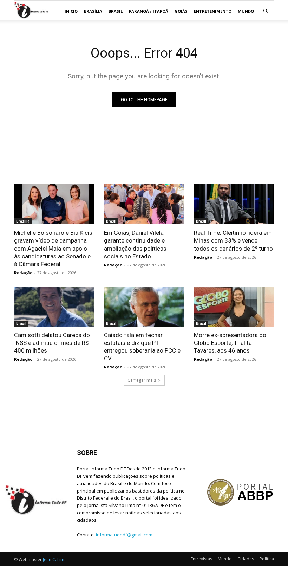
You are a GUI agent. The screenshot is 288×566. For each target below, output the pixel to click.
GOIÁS (181, 11)
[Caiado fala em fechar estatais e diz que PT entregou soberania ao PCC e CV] (144, 307)
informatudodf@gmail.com (124, 535)
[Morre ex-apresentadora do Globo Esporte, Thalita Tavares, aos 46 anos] (234, 307)
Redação (23, 272)
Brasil (116, 11)
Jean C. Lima (55, 559)
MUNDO (246, 11)
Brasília (93, 11)
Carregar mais (141, 380)
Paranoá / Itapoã (148, 11)
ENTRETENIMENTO (212, 11)
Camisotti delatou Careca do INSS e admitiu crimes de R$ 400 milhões (52, 343)
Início (71, 11)
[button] (265, 11)
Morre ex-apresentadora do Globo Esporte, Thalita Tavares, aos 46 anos (230, 343)
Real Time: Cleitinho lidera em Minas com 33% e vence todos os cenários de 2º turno (233, 240)
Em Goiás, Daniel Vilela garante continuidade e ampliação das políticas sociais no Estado (135, 244)
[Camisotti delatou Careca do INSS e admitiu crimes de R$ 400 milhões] (54, 307)
